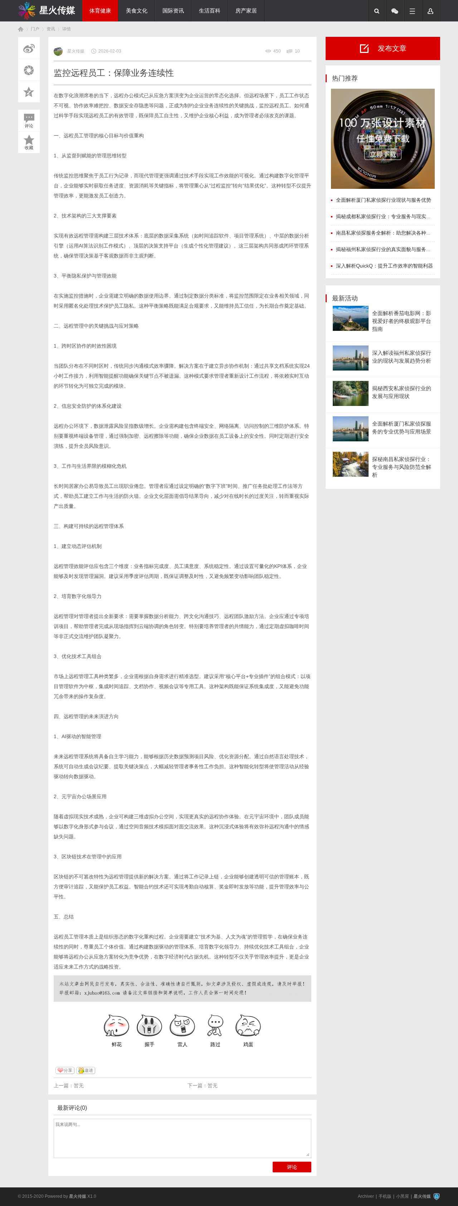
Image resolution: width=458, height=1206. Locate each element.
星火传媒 (57, 10)
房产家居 (246, 11)
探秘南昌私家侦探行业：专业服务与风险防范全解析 (401, 467)
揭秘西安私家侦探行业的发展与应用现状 (401, 392)
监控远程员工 (274, 105)
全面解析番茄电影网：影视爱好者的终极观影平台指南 (401, 321)
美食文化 (136, 11)
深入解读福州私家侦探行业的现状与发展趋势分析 (401, 357)
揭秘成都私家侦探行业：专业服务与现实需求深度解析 (396, 216)
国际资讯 (173, 11)
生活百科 (209, 11)
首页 (21, 29)
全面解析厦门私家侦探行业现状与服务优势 (383, 200)
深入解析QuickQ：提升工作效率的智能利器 (384, 266)
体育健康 (100, 11)
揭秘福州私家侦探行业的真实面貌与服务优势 (386, 249)
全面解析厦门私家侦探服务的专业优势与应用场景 (401, 428)
